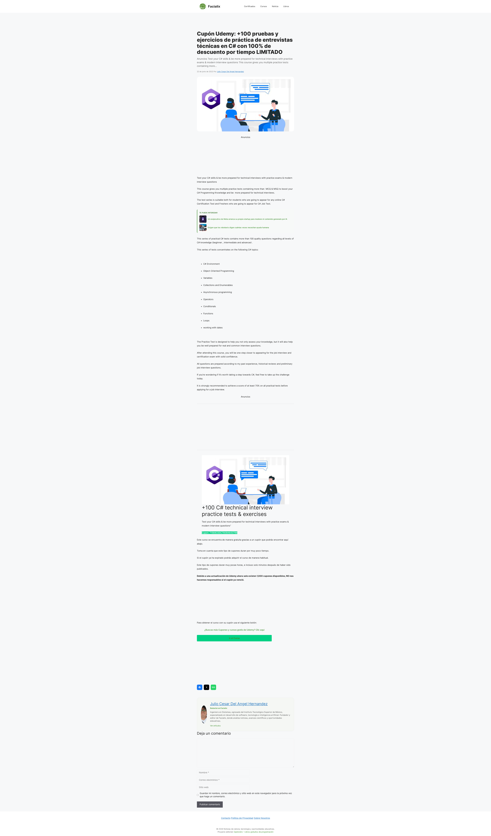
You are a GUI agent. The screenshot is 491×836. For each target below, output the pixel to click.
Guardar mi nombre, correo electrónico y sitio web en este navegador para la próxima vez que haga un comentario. (246, 795)
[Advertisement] (245, 22)
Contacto (225, 818)
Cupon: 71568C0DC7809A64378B (219, 532)
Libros (286, 6)
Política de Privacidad (242, 818)
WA (213, 687)
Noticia (275, 6)
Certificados (249, 6)
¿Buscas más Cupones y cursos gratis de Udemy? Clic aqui (234, 630)
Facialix (214, 6)
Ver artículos (215, 726)
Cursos (263, 6)
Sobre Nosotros (262, 818)
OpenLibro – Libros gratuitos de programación (253, 832)
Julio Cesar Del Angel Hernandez (239, 704)
